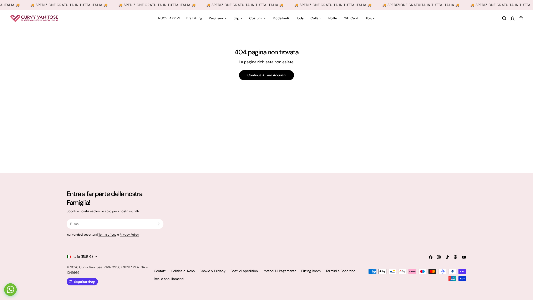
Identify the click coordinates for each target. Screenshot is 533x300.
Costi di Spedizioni (244, 271)
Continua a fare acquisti (266, 75)
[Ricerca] (504, 18)
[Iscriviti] (158, 224)
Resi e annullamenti (169, 279)
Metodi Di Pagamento (280, 271)
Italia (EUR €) (82, 256)
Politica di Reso (183, 271)
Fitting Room (311, 271)
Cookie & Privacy (212, 271)
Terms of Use (107, 234)
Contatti (160, 271)
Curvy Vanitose (90, 267)
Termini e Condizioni (341, 271)
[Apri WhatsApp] (10, 289)
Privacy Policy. (129, 234)
